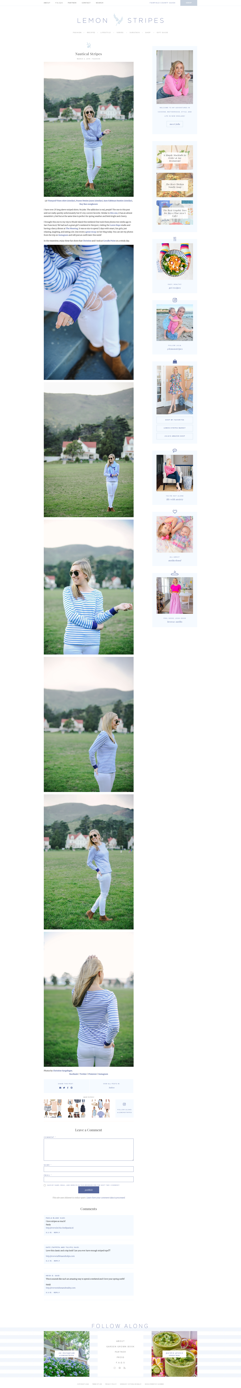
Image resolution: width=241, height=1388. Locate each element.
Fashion (77, 32)
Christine (87, 241)
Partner (72, 3)
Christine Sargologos (62, 1071)
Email (48, 1175)
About (47, 3)
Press (120, 1357)
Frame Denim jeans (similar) (89, 201)
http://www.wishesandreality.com (60, 1288)
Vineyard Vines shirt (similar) (61, 201)
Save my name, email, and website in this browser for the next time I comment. (83, 1185)
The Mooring (72, 228)
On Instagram (67, 1352)
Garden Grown (174, 1352)
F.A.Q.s (59, 3)
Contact (86, 3)
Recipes (91, 32)
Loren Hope (115, 225)
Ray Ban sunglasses (88, 204)
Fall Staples (77, 1108)
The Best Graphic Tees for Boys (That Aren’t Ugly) (174, 213)
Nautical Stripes (88, 53)
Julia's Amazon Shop (174, 436)
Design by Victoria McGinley (131, 1384)
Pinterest (92, 1074)
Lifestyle (106, 32)
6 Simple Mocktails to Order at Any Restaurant (175, 158)
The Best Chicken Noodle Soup (175, 185)
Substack (135, 32)
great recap (91, 232)
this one (114, 213)
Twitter (83, 1074)
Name (47, 1165)
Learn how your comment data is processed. (105, 1198)
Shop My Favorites (174, 420)
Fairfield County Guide (162, 3)
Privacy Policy (111, 1384)
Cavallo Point (109, 241)
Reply (57, 1233)
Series (120, 32)
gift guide (162, 32)
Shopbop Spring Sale (53, 1108)
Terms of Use (97, 1384)
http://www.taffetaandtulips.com (60, 1256)
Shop (189, 2)
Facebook (73, 1074)
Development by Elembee (154, 1384)
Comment (50, 1137)
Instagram (63, 235)
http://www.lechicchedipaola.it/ (60, 1228)
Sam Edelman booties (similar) (118, 201)
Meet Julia (175, 124)
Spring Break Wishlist (101, 1108)
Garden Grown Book (120, 1346)
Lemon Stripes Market (175, 428)
